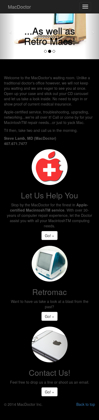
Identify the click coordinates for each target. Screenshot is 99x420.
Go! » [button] (49, 235)
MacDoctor (19, 6)
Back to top (85, 404)
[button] (7, 29)
